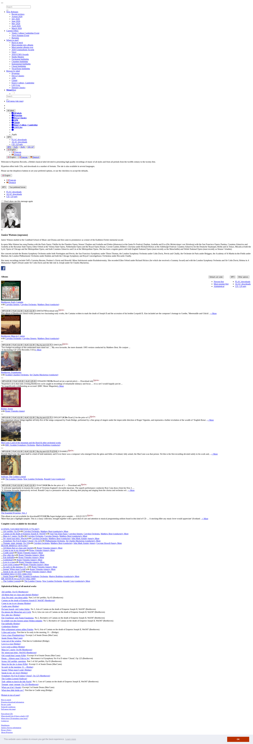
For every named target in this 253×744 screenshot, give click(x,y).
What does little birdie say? (12, 690)
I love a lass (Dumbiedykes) (13, 635)
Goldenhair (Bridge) (9, 626)
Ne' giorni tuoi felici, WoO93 (15, 538)
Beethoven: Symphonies (11, 372)
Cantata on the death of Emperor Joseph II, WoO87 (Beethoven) (28, 600)
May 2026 (16, 24)
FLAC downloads (19, 139)
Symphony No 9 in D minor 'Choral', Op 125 (22, 541)
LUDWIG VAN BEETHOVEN (20, 529)
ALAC (23, 147)
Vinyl (14, 52)
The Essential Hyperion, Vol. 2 (14, 513)
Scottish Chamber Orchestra (17, 375)
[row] (126, 298)
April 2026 (16, 26)
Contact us (5, 721)
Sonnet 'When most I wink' (14, 569)
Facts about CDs (7, 714)
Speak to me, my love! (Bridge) (14, 673)
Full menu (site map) (14, 101)
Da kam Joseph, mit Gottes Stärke (15, 609)
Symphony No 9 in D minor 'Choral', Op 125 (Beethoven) (25, 676)
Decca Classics (18, 76)
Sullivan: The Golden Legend (13, 477)
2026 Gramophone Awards (23, 50)
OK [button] (238, 739)
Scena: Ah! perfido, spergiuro (13, 661)
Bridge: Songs (7, 409)
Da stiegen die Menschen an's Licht (16, 612)
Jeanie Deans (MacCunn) (12, 638)
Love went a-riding (11, 564)
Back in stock (17, 42)
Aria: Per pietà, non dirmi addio (14, 597)
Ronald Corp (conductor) (54, 479)
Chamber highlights (20, 61)
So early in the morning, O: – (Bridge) (17, 667)
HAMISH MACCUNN (16, 574)
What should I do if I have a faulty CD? (15, 716)
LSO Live (16, 85)
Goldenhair (8, 560)
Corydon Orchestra (28, 304)
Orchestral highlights (20, 59)
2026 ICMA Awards (20, 54)
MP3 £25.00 (6, 381)
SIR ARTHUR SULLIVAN (18, 579)
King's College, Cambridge (23, 83)
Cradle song (8, 553)
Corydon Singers (12, 304)
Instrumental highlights (21, 64)
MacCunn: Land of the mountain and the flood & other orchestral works (31, 443)
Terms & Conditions (8, 707)
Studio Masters (18, 57)
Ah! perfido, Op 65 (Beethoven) (14, 592)
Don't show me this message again (18, 201)
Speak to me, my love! (12, 572)
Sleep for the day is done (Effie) (14, 664)
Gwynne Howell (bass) (106, 543)
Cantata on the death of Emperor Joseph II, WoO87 (24, 534)
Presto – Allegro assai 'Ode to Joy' (15, 658)
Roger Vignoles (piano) (15, 411)
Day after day (8, 555)
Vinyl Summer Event (20, 35)
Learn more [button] (70, 739)
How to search (6, 700)
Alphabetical (219, 286)
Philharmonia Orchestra (55, 541)
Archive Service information (11, 728)
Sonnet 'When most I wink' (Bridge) (16, 670)
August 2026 (17, 16)
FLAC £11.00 (17, 311)
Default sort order (216, 277)
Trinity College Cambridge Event (25, 33)
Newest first (219, 281)
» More (214, 313)
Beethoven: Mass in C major (13, 336)
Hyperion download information (12, 702)
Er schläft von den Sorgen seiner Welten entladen (21, 621)
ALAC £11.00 (30, 311)
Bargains (15, 38)
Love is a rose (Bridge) (11, 644)
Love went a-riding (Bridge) (13, 647)
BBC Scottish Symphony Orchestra (20, 445)
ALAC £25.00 (31, 381)
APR (14, 78)
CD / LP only (17, 144)
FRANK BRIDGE (14, 545)
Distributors (5, 725)
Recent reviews (18, 14)
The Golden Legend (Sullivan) (14, 679)
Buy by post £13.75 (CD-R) (47, 451)
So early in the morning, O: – (15, 567)
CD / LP (31, 147)
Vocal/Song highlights (21, 69)
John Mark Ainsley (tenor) (82, 538)
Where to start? (12, 40)
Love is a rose (9, 562)
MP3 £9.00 (6, 311)
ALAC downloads (19, 142)
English (12, 157)
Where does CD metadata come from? (14, 718)
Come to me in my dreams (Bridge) (16, 603)
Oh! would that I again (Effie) (13, 655)
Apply (14, 134)
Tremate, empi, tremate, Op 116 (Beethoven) (19, 684)
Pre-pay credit (6, 704)
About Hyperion (7, 732)
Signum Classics (18, 87)
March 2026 (17, 28)
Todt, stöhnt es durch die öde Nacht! (16, 681)
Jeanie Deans (8, 576)
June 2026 (16, 21)
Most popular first (221, 284)
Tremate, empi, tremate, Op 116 (16, 543)
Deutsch (17, 154)
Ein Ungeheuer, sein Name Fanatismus (17, 618)
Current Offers (12, 31)
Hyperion (16, 73)
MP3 (9, 137)
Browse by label (13, 71)
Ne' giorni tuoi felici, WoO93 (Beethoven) (19, 652)
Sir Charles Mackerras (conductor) (44, 375)
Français (17, 152)
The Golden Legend (11, 581)
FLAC (16, 147)
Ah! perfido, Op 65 (11, 531)
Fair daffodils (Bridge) (10, 624)
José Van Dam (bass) (58, 534)
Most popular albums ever (22, 47)
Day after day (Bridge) (10, 615)
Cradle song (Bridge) (10, 606)
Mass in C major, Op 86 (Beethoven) (16, 650)
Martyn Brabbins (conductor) (48, 445)
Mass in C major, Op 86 (13, 536)
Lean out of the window (11, 641)
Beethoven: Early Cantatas (12, 302)
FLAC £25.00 (18, 381)
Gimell (14, 80)
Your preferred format (17, 187)
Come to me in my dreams (14, 550)
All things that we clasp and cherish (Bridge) (19, 595)
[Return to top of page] (10, 695)
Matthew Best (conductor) (48, 304)
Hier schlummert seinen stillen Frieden (17, 629)
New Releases (12, 12)
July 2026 (16, 19)
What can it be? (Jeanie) (11, 687)
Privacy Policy (6, 730)
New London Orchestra (33, 479)
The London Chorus (13, 479)
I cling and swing (8, 632)
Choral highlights (19, 66)
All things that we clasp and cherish (18, 548)
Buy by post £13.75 (44, 345)
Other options (243, 277)
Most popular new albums (22, 45)
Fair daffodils (8, 557)
